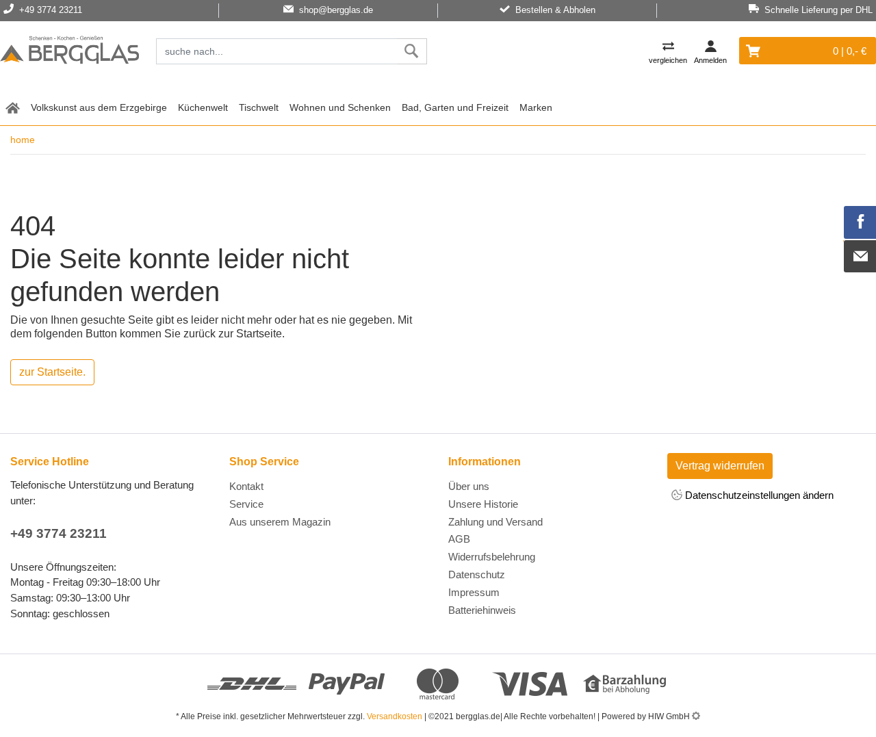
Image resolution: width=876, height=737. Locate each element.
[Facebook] (860, 222)
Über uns (468, 486)
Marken (535, 107)
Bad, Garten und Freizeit (455, 107)
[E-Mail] (860, 256)
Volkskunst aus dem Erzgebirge (99, 107)
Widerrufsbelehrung (491, 557)
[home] (12, 106)
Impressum (474, 592)
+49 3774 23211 (58, 533)
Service (246, 504)
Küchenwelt (203, 107)
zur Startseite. (52, 372)
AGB (459, 539)
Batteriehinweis (482, 610)
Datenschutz (476, 574)
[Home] (69, 52)
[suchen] (411, 51)
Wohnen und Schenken (340, 107)
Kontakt (246, 486)
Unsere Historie (483, 504)
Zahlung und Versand (495, 522)
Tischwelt (259, 107)
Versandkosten (394, 716)
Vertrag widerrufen (719, 465)
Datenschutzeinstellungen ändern (758, 495)
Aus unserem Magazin (280, 522)
